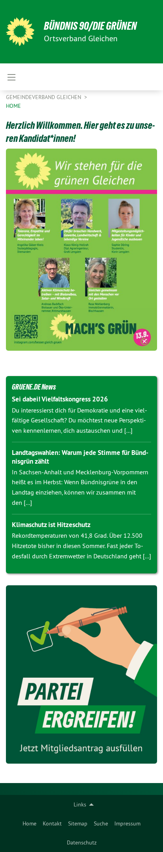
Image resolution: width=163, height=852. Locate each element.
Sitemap (77, 823)
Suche (101, 823)
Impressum (127, 823)
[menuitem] (29, 823)
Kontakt (52, 823)
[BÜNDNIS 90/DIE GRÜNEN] (20, 31)
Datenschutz (82, 842)
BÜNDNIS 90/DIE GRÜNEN (90, 26)
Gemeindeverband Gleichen (44, 97)
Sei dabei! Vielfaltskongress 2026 (60, 399)
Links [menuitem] (80, 804)
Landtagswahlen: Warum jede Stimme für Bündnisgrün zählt (80, 456)
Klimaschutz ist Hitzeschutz (51, 524)
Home (29, 823)
